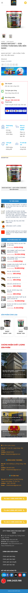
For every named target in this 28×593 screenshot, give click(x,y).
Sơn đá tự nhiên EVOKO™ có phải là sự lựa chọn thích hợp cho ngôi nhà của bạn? (16, 206)
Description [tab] (4, 157)
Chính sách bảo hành (9, 559)
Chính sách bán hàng (9, 556)
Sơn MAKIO (10, 41)
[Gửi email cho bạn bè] (11, 64)
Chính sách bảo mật (9, 564)
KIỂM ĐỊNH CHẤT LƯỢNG (13, 226)
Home (3, 41)
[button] (2, 3)
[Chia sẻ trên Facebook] (5, 64)
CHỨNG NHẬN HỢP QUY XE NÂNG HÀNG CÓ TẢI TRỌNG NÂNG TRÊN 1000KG (16, 232)
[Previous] (3, 19)
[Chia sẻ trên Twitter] (8, 64)
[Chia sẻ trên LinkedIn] (16, 64)
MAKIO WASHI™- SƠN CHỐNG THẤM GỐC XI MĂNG (7, 334)
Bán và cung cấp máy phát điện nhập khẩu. (15, 221)
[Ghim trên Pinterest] (14, 64)
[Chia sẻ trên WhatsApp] (2, 64)
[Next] (24, 19)
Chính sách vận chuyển (9, 562)
